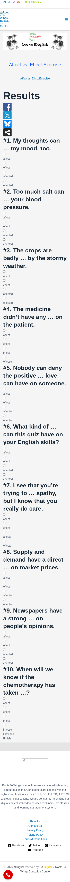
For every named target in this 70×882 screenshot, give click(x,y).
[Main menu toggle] (66, 19)
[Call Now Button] (8, 874)
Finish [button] (7, 738)
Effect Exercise (41, 78)
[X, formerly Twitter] (7, 115)
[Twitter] (9, 2)
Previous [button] (8, 734)
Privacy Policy (35, 830)
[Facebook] (4, 2)
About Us (35, 821)
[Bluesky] (7, 123)
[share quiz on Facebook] (7, 106)
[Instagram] (14, 2)
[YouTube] (18, 2)
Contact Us (35, 825)
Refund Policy (35, 834)
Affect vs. (25, 78)
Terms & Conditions (35, 839)
